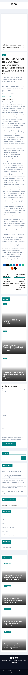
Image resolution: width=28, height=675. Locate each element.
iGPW (14, 4)
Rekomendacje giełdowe (8, 527)
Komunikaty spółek (11, 81)
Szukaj (5, 453)
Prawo (3, 523)
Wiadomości (5, 531)
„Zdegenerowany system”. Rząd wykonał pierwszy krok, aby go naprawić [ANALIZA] (13, 624)
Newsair (21, 670)
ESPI (4, 55)
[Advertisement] (14, 29)
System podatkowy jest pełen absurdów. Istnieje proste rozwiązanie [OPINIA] (13, 577)
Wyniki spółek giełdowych (8, 534)
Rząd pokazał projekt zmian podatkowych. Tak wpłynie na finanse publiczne (13, 646)
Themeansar (14, 672)
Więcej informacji (6, 96)
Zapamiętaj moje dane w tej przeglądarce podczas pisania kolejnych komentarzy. (12, 438)
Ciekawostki (5, 516)
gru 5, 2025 (7, 323)
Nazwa (4, 415)
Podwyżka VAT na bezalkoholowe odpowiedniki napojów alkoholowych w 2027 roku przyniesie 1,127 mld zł (13, 348)
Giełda (16, 77)
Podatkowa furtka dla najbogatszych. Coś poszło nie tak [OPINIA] (13, 600)
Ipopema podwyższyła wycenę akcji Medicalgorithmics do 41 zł (13, 374)
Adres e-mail (5, 422)
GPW (16, 79)
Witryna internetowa (7, 428)
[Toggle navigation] (2, 6)
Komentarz (5, 394)
